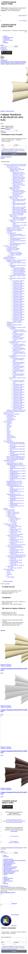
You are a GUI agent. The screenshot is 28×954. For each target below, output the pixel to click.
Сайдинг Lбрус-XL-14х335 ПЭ (17, 544)
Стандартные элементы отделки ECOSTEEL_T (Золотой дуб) (18, 363)
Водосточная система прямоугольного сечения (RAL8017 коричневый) (19, 177)
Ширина (3, 128)
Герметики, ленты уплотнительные (15, 227)
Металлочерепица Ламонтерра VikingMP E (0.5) (17, 454)
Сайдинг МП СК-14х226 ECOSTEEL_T (16, 563)
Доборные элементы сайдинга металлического (14, 325)
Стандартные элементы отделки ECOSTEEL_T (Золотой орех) (18, 367)
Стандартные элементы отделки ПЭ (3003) (18, 286)
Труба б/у (9, 434)
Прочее (9, 432)
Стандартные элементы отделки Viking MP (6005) (19, 268)
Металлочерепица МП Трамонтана (15, 459)
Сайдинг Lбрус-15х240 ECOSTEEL (15, 527)
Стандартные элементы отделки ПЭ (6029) (18, 312)
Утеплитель (10, 256)
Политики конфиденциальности (9, 151)
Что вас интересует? (6, 937)
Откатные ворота (11, 419)
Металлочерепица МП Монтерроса (15, 458)
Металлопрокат (8, 421)
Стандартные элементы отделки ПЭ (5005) (18, 299)
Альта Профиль (11, 577)
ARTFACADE (10, 570)
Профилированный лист (10, 460)
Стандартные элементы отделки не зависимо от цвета (18, 382)
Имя (2, 145)
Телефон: (16, 145)
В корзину (3, 132)
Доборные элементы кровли (14, 261)
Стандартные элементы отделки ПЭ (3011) (18, 294)
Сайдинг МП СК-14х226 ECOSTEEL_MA (16, 561)
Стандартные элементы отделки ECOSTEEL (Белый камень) (20, 331)
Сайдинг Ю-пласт (11, 516)
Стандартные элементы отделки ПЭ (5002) (18, 297)
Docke (8, 571)
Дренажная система (9, 412)
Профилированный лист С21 (14, 485)
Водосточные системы (12, 167)
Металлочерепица (8, 441)
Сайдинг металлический (15, 61)
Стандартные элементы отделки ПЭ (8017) (18, 320)
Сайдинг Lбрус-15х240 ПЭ (16, 534)
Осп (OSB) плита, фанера (13, 248)
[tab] (15, 581)
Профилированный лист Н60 (14, 481)
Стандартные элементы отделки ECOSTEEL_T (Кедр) (18, 371)
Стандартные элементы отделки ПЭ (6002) (18, 304)
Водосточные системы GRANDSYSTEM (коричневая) (18, 194)
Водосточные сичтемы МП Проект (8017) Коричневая (19, 218)
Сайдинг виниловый (9, 509)
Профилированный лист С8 (14, 494)
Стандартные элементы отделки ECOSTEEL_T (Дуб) (18, 360)
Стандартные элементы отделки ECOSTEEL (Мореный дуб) (18, 335)
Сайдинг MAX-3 (11, 514)
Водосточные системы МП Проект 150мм (16, 215)
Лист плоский (10, 461)
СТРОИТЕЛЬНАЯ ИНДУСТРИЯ (8, 3)
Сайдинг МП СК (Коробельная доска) (16, 556)
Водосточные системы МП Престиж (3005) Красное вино (19, 200)
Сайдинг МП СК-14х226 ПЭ (17, 565)
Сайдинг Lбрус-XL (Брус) (13, 535)
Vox (8, 575)
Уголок (9, 438)
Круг (8, 428)
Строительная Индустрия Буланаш (12, 847)
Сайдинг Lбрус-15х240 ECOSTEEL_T (15, 532)
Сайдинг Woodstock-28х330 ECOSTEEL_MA (16, 550)
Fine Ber (9, 573)
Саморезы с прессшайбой (16, 253)
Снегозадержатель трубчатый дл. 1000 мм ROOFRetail (18, 238)
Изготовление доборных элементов (15, 411)
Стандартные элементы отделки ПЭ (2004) (18, 284)
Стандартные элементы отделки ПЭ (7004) (18, 315)
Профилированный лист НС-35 (15, 482)
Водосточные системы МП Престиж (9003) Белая (19, 213)
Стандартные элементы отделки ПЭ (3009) (18, 292)
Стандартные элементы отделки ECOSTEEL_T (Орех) (18, 375)
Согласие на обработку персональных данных (12, 150)
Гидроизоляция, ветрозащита (14, 229)
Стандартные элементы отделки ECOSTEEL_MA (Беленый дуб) (19, 349)
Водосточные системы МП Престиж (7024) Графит (19, 207)
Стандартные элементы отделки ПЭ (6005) (18, 307)
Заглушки (9, 425)
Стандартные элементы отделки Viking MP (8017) (19, 273)
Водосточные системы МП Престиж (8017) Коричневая (20, 210)
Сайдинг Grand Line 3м (12, 513)
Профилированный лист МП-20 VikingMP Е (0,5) (18, 474)
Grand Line (9, 574)
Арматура (9, 423)
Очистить (7, 129)
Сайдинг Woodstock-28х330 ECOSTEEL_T (16, 553)
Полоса (9, 430)
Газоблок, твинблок (12, 247)
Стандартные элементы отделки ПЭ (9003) (18, 408)
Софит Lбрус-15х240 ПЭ (16, 568)
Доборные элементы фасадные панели (16, 410)
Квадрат (9, 427)
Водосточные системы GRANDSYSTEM (15, 188)
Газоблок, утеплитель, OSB (11, 245)
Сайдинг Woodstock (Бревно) (14, 546)
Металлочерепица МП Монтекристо (16, 456)
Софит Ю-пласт (14, 520)
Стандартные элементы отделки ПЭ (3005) (18, 289)
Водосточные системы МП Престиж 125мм (16, 197)
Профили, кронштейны (13, 249)
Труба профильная (11, 437)
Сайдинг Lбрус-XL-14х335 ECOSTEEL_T (16, 542)
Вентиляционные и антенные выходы (16, 165)
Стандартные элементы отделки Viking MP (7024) (19, 271)
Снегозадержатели (11, 233)
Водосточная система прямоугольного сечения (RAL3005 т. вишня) (19, 173)
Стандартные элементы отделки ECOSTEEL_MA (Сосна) (19, 353)
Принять (13, 892)
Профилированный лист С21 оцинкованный (17, 489)
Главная (3, 61)
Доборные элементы (9, 258)
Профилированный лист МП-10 (15, 463)
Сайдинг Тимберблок (15, 518)
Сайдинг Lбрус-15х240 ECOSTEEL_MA (15, 529)
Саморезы (9, 251)
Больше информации (6, 892)
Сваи (8, 433)
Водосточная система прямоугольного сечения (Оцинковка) (19, 185)
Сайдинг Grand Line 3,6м (13, 512)
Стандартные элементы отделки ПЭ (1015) (18, 387)
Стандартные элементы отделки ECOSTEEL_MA (18, 342)
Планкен (15, 522)
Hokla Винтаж (13, 517)
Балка (8, 424)
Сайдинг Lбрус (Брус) (12, 525)
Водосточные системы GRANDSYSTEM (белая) (19, 191)
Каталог (3, 57)
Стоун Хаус (13, 521)
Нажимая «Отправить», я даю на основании (13, 150)
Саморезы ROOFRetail (15, 252)
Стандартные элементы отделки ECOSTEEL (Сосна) (18, 339)
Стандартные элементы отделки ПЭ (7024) (18, 317)
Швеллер (9, 439)
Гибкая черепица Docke (10, 257)
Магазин (7, 61)
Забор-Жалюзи (10, 415)
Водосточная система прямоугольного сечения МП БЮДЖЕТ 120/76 (17, 169)
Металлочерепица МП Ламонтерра (15, 442)
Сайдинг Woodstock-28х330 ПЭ (18, 62)
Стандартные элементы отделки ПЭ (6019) (18, 310)
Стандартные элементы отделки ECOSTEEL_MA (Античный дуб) (19, 345)
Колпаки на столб (11, 416)
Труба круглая (10, 436)
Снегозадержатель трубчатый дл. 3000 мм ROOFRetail (18, 244)
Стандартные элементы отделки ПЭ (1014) (18, 281)
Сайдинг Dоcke (11, 511)
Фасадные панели (8, 569)
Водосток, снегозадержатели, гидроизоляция (15, 164)
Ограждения (10, 417)
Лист (8, 429)
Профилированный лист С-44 (14, 483)
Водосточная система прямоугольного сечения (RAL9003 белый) (19, 181)
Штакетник (10, 420)
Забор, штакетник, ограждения (11, 414)
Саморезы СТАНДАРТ (15, 255)
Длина (3, 126)
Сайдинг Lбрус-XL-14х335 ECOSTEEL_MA (16, 540)
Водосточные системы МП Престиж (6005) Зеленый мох (19, 204)
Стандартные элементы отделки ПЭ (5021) (18, 302)
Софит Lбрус (10, 566)
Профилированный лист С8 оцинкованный (17, 504)
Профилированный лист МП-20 (15, 464)
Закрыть (3, 158)
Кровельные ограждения (16, 234)
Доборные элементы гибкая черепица (16, 260)
